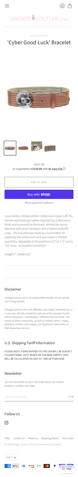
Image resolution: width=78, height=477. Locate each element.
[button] (39, 169)
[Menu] (7, 6)
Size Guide (67, 438)
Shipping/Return (50, 438)
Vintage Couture (20, 444)
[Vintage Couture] (39, 17)
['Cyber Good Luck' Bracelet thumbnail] (10, 148)
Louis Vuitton (39, 35)
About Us (33, 438)
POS (31, 444)
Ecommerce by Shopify (49, 444)
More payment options (39, 203)
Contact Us (19, 438)
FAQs (7, 438)
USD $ (9, 457)
